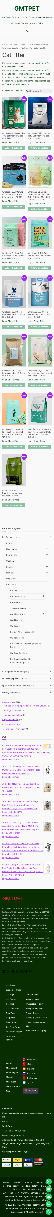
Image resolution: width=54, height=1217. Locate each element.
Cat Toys (16, 590)
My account (11, 1068)
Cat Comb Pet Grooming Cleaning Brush (25, 645)
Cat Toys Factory (30, 1186)
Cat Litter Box (18, 614)
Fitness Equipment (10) (15, 678)
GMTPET (27, 8)
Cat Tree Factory (11, 1186)
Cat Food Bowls (19, 653)
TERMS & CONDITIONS (36, 1017)
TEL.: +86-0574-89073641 (14, 1130)
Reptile (11, 567)
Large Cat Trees (13, 990)
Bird (10, 543)
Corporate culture (10, 719)
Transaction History (13, 715)
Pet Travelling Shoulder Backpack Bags (21, 661)
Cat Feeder (17, 638)
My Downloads (13, 1086)
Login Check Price (10, 142)
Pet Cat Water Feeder (22, 632)
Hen (10, 573)
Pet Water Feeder (14, 1031)
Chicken (12, 561)
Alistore (28, 1182)
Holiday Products (11, 692)
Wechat (5, 1121)
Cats (36, 48)
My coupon (11, 1082)
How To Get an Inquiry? (36, 1030)
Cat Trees (17, 596)
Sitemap (6, 1182)
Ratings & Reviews (12, 710)
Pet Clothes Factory (32, 1189)
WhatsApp (7, 1126)
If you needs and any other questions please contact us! (26, 1115)
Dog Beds (10, 1017)
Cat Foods (17, 626)
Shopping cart (12, 1072)
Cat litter (16, 620)
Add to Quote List (13, 148)
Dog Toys (10, 1013)
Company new (9, 702)
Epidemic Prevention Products (18, 685)
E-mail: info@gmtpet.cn (13, 1135)
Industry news (8, 724)
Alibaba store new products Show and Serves (25, 706)
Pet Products (26, 48)
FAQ (8, 1091)
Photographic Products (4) (16, 671)
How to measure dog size (35, 1024)
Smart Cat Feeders (10, 1038)
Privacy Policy (32, 1013)
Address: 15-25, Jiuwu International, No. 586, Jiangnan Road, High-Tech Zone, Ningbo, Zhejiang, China (25, 1143)
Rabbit (11, 555)
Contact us (7, 1108)
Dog (11, 578)
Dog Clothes (11, 1022)
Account (10, 1063)
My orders (10, 1077)
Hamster (12, 549)
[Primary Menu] (27, 31)
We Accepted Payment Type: (15, 1151)
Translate (32, 1090)
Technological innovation (13, 729)
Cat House (17, 602)
